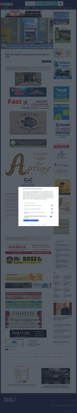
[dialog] (38, 206)
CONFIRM (31, 220)
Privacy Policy (44, 224)
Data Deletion (32, 224)
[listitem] (38, 203)
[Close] (57, 189)
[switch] (51, 205)
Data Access (38, 224)
